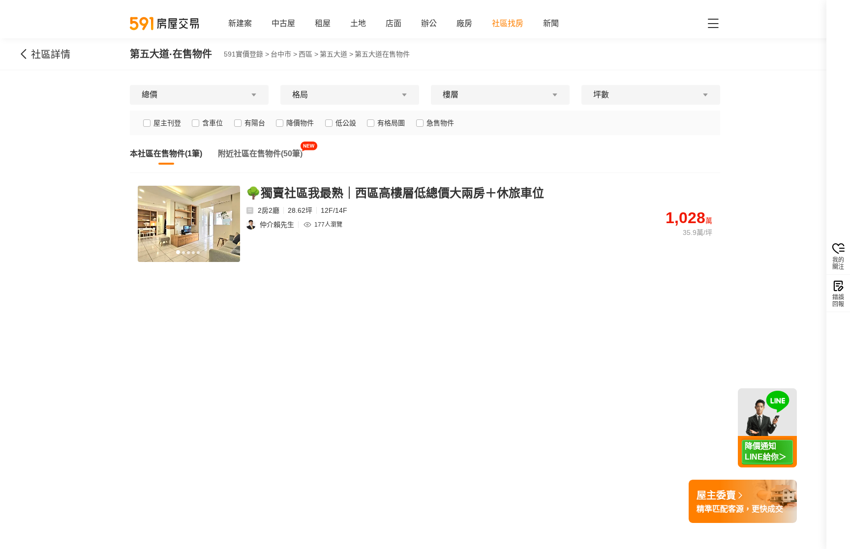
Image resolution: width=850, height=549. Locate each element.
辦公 (429, 23)
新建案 (240, 23)
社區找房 (507, 23)
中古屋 (283, 23)
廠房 (464, 23)
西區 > (308, 54)
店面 (393, 23)
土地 (358, 23)
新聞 (551, 23)
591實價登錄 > (246, 54)
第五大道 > (336, 54)
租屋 (323, 23)
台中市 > (284, 54)
